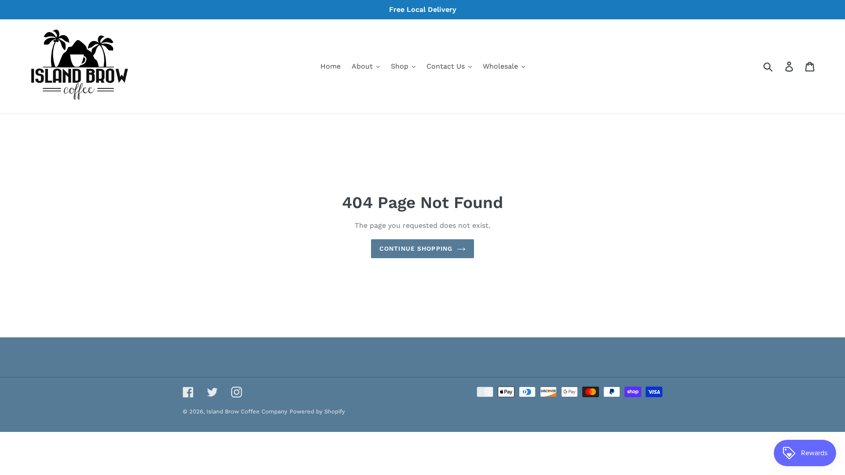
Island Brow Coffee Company (246, 411)
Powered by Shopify (317, 411)
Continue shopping (415, 248)
